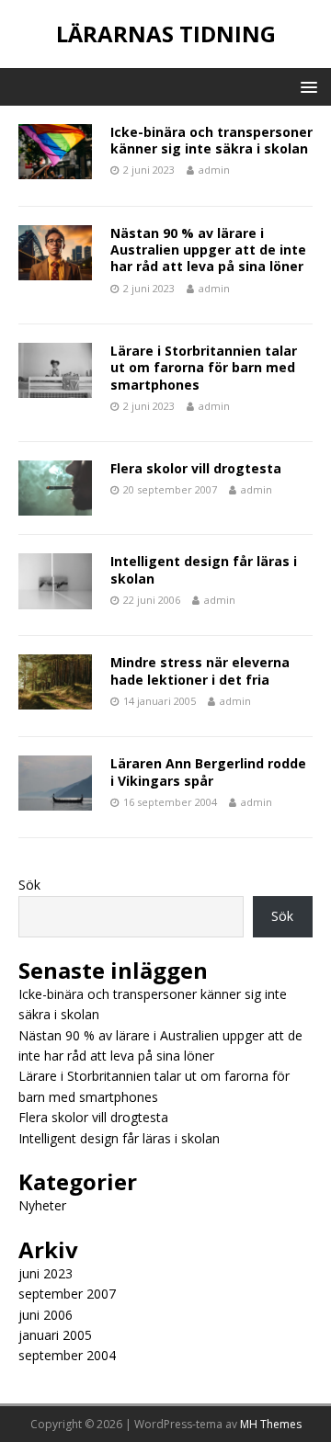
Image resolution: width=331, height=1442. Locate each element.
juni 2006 (45, 1314)
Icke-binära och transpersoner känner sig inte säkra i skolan (211, 140)
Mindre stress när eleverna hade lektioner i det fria (200, 670)
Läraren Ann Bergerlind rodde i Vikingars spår (208, 772)
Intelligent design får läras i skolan (203, 569)
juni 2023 (45, 1273)
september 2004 (67, 1355)
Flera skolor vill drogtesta (195, 468)
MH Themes (271, 1424)
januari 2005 (55, 1335)
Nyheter (42, 1205)
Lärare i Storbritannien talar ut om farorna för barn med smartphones (203, 367)
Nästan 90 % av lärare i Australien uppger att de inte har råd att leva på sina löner (208, 249)
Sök (29, 884)
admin (214, 169)
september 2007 (67, 1293)
